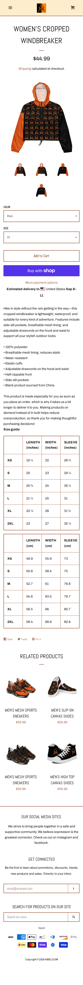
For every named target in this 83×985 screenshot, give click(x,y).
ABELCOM (51, 959)
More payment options (41, 282)
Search (41, 928)
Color (6, 207)
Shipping (24, 68)
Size (5, 228)
